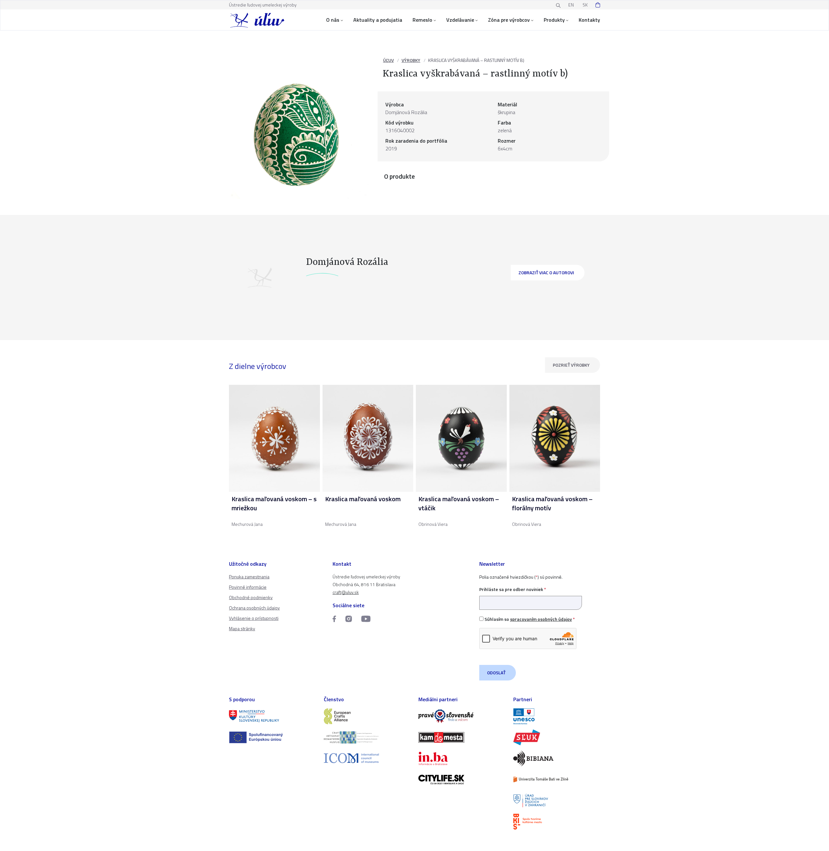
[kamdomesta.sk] (461, 737)
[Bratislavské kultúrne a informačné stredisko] (556, 822)
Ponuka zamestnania (249, 576)
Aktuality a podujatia (377, 20)
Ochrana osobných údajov (254, 607)
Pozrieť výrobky (571, 364)
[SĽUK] (556, 737)
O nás (332, 20)
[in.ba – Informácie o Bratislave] (461, 758)
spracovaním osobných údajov (541, 619)
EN (571, 4)
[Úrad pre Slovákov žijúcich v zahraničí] (556, 801)
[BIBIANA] (556, 758)
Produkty (554, 20)
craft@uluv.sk (346, 592)
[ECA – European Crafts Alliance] (367, 716)
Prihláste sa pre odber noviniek (512, 589)
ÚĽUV (388, 60)
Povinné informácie (248, 587)
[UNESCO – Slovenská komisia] (556, 716)
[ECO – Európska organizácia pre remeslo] (367, 737)
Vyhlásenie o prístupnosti (253, 618)
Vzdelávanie (460, 20)
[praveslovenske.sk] (461, 716)
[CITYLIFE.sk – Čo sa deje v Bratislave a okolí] (461, 779)
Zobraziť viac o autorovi (546, 272)
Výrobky (411, 60)
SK (585, 4)
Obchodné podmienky (251, 597)
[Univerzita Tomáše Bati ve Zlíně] (556, 779)
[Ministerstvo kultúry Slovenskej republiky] (272, 716)
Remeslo (422, 20)
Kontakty (589, 20)
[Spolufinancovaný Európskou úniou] (272, 737)
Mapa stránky (242, 628)
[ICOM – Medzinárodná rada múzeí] (367, 758)
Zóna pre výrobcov (509, 20)
